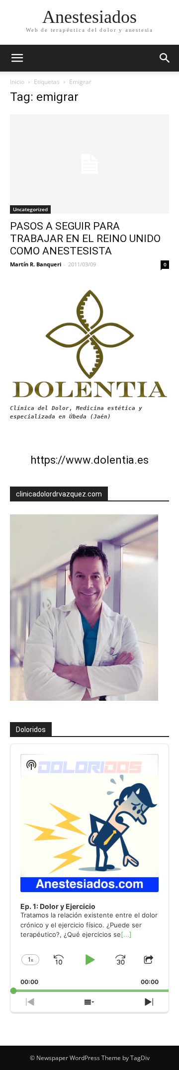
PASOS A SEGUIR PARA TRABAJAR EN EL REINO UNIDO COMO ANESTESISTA (85, 238)
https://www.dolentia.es (89, 460)
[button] (165, 58)
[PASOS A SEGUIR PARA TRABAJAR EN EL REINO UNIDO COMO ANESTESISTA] (89, 164)
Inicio (17, 82)
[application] (89, 868)
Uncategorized (30, 209)
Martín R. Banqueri (35, 264)
